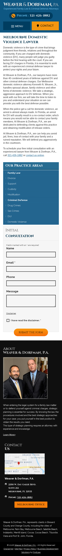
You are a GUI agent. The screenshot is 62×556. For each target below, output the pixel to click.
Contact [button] (47, 25)
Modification (14, 194)
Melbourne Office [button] (31, 504)
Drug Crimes (14, 205)
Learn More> (9, 434)
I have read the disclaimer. (26, 320)
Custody (12, 189)
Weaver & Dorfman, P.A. (25, 545)
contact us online (35, 155)
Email (10, 262)
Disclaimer (11, 313)
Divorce (11, 178)
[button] (16, 26)
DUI (9, 216)
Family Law (14, 173)
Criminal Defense (18, 200)
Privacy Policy (30, 549)
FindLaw (37, 552)
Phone (10, 277)
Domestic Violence (17, 221)
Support (12, 183)
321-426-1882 (40, 15)
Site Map (18, 549)
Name (10, 248)
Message (12, 291)
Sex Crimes (13, 211)
